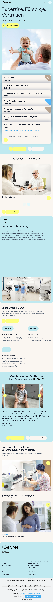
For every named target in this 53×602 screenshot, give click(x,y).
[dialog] (26, 590)
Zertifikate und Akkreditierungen (36, 565)
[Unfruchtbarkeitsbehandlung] (26, 246)
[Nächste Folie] (28, 204)
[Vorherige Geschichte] (5, 395)
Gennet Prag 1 (5, 574)
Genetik (4, 563)
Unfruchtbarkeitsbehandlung (13, 233)
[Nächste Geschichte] (39, 395)
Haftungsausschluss (33, 563)
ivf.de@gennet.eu (32, 574)
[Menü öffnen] (50, 2)
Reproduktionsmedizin (7, 561)
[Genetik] (26, 263)
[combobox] (51, 580)
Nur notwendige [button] (18, 596)
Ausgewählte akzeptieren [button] (32, 596)
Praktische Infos (32, 567)
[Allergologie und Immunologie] (26, 252)
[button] (26, 599)
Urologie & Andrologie (7, 565)
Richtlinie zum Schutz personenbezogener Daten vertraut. (29, 593)
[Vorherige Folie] (24, 204)
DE (44, 2)
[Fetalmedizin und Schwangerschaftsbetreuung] (26, 258)
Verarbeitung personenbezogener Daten (38, 561)
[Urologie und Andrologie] (26, 269)
